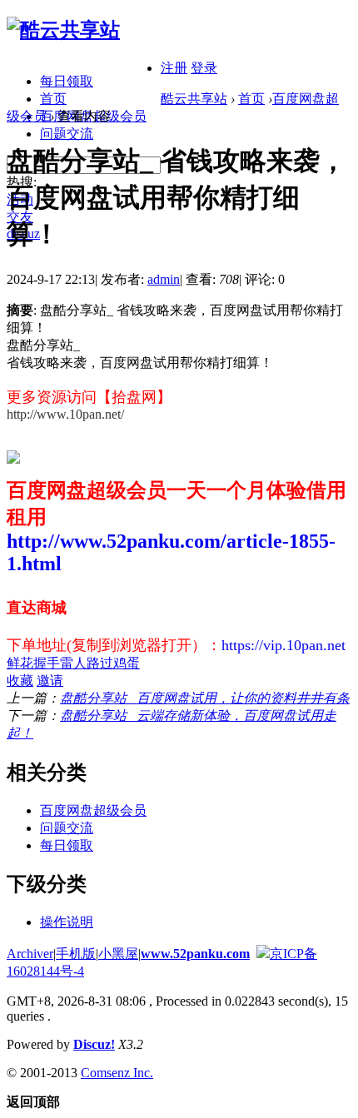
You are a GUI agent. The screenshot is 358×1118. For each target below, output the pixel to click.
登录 (204, 68)
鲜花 (20, 663)
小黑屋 (118, 954)
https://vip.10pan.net (283, 645)
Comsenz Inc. (117, 1073)
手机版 (76, 954)
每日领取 (66, 81)
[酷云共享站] (63, 30)
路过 (100, 663)
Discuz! (94, 1044)
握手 (46, 663)
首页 (53, 99)
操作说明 (66, 922)
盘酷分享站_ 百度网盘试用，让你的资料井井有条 (205, 698)
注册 (174, 68)
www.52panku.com (195, 954)
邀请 (50, 680)
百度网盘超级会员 (93, 810)
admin (163, 279)
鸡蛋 (126, 663)
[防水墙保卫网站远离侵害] (263, 954)
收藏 (20, 680)
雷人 (73, 663)
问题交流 (66, 134)
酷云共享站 (194, 99)
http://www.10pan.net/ (65, 414)
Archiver (30, 954)
